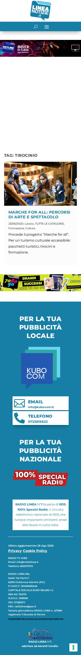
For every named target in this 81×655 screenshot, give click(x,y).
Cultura (30, 228)
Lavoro (29, 223)
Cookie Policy (35, 551)
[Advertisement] (40, 101)
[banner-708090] (40, 290)
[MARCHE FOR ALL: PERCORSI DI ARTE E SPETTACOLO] (40, 184)
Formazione (16, 228)
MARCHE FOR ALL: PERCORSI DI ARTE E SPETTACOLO (39, 214)
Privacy (15, 551)
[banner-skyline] (40, 56)
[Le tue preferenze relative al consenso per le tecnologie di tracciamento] (73, 647)
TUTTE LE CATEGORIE (49, 223)
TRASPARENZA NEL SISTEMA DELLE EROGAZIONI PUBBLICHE (35, 619)
